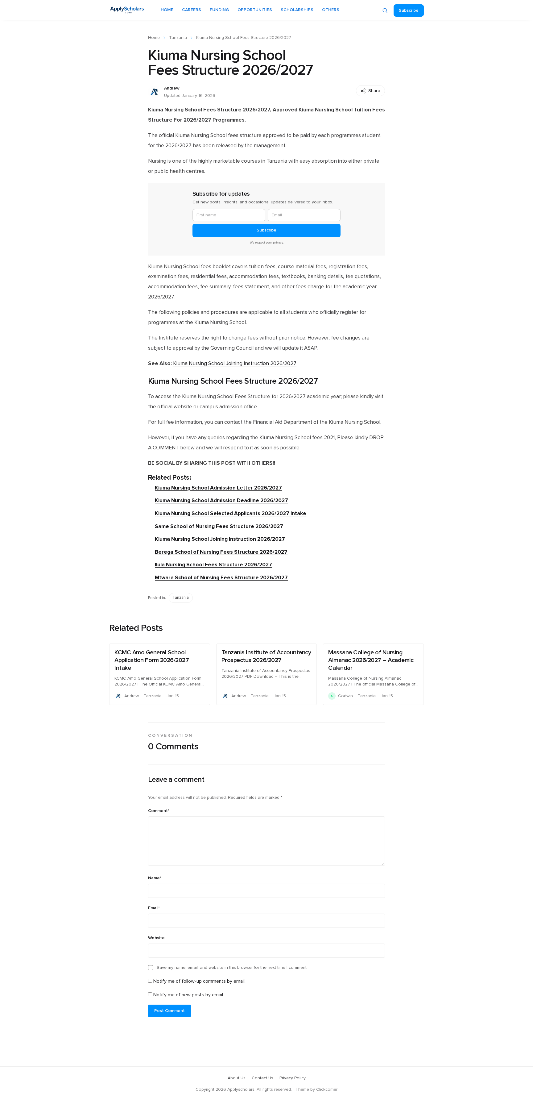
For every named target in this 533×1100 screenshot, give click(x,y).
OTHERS (330, 10)
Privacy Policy (292, 1078)
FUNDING (219, 10)
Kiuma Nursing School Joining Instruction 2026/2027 (234, 363)
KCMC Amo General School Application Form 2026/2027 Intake (151, 660)
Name (154, 878)
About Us (237, 1078)
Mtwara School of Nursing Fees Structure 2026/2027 (221, 577)
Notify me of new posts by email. (188, 994)
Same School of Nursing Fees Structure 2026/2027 (219, 526)
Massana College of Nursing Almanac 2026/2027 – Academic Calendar (370, 660)
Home (154, 37)
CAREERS (191, 10)
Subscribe (409, 10)
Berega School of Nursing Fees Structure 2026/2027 (221, 552)
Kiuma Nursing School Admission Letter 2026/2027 (218, 488)
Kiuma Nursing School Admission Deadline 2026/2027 (221, 500)
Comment (158, 811)
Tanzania (178, 37)
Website (156, 938)
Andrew (172, 88)
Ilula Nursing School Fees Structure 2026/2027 (213, 564)
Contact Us (262, 1078)
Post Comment (169, 1011)
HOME (167, 10)
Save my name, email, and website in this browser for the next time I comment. (232, 967)
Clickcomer (326, 1089)
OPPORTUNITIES (255, 10)
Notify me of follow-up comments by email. (199, 981)
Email (154, 908)
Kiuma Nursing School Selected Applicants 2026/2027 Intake (230, 513)
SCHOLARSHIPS (297, 10)
